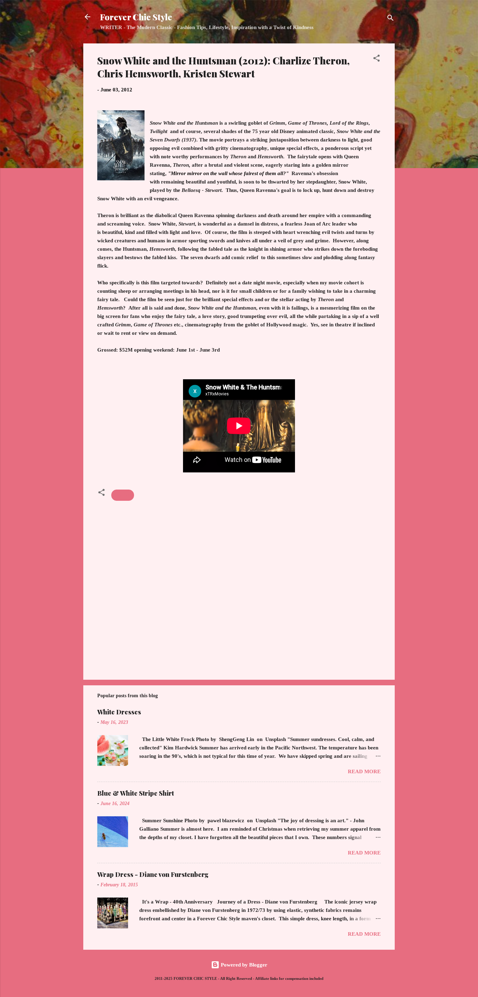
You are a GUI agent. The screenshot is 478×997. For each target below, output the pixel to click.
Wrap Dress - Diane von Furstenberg (153, 874)
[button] (376, 59)
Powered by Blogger (243, 965)
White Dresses (119, 712)
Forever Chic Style (136, 16)
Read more (364, 771)
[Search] (390, 19)
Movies (122, 495)
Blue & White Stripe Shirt (135, 793)
